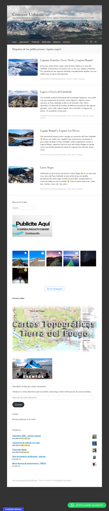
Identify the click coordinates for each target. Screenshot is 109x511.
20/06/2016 (44, 154)
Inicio (14, 42)
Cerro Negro (47, 167)
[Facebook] (91, 41)
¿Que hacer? (24, 42)
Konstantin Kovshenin (63, 480)
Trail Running (76, 116)
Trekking (81, 79)
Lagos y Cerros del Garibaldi (56, 91)
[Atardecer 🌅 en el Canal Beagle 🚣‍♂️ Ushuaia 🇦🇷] (71, 258)
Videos (42, 118)
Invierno (69, 79)
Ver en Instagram (54, 289)
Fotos (69, 116)
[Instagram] (86, 41)
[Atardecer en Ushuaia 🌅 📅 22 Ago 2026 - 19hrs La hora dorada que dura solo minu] (54, 258)
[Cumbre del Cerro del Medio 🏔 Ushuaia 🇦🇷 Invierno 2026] (37, 258)
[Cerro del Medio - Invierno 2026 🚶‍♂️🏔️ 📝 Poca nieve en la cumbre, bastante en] (20, 258)
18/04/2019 (44, 116)
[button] (87, 505)
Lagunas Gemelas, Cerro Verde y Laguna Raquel (66, 60)
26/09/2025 (44, 79)
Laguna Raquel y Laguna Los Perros (59, 130)
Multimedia (46, 42)
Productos (35, 42)
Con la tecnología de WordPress (24, 480)
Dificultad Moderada (58, 79)
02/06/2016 (44, 189)
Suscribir (18, 404)
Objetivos (56, 42)
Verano (91, 116)
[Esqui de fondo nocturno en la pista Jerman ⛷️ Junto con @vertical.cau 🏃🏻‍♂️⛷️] (20, 275)
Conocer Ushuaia (28, 14)
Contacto (66, 42)
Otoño (75, 79)
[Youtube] (95, 41)
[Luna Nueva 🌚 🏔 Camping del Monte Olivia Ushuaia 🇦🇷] (88, 258)
